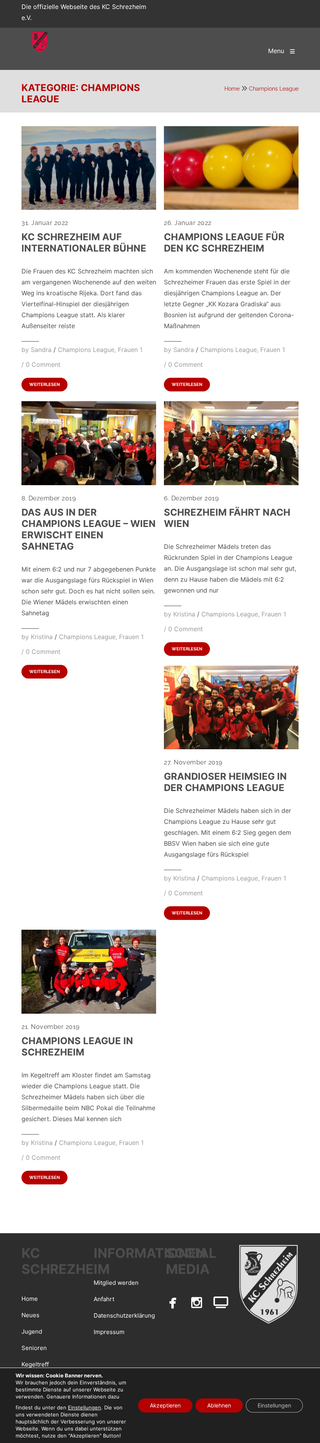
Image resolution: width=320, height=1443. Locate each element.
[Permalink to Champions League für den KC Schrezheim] (231, 207)
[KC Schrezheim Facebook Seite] (173, 1302)
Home (232, 89)
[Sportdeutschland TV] (221, 1302)
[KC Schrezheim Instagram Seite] (197, 1302)
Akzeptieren (165, 1405)
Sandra (41, 350)
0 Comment (43, 364)
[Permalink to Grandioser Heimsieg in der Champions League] (231, 747)
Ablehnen (219, 1405)
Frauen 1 (130, 350)
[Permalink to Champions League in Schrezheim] (88, 1011)
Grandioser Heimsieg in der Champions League (225, 782)
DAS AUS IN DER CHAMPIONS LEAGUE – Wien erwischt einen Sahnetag (88, 529)
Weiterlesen (44, 384)
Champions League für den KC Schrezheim (224, 242)
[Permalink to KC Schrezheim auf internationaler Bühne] (88, 207)
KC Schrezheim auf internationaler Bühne (83, 242)
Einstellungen (84, 1407)
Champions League (274, 89)
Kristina (42, 637)
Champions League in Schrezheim (77, 1046)
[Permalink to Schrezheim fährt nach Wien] (231, 483)
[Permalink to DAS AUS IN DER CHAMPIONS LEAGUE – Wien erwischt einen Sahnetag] (88, 483)
